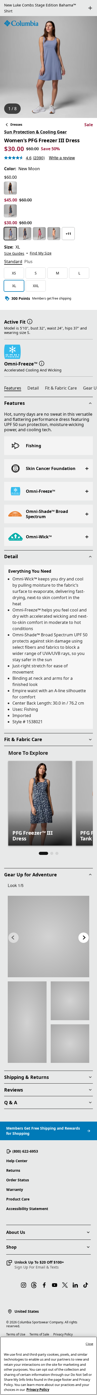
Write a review (62, 152)
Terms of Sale (39, 1334)
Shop (11, 1247)
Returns (13, 1170)
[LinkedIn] (75, 1285)
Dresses (16, 119)
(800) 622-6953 (25, 1151)
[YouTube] (54, 1285)
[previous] (13, 932)
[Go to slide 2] (51, 847)
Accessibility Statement (27, 1208)
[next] (83, 932)
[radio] (10, 182)
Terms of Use (15, 1334)
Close (89, 1344)
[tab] (13, 256)
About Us (15, 1232)
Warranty (14, 1189)
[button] (29, 315)
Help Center (16, 1160)
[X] (65, 1285)
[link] (48, 931)
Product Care (17, 1199)
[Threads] (34, 1285)
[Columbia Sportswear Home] (21, 17)
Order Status (17, 1179)
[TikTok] (85, 1285)
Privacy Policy (63, 1334)
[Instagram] (23, 1285)
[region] (48, 61)
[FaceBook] (44, 1285)
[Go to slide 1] (43, 847)
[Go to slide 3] (56, 847)
